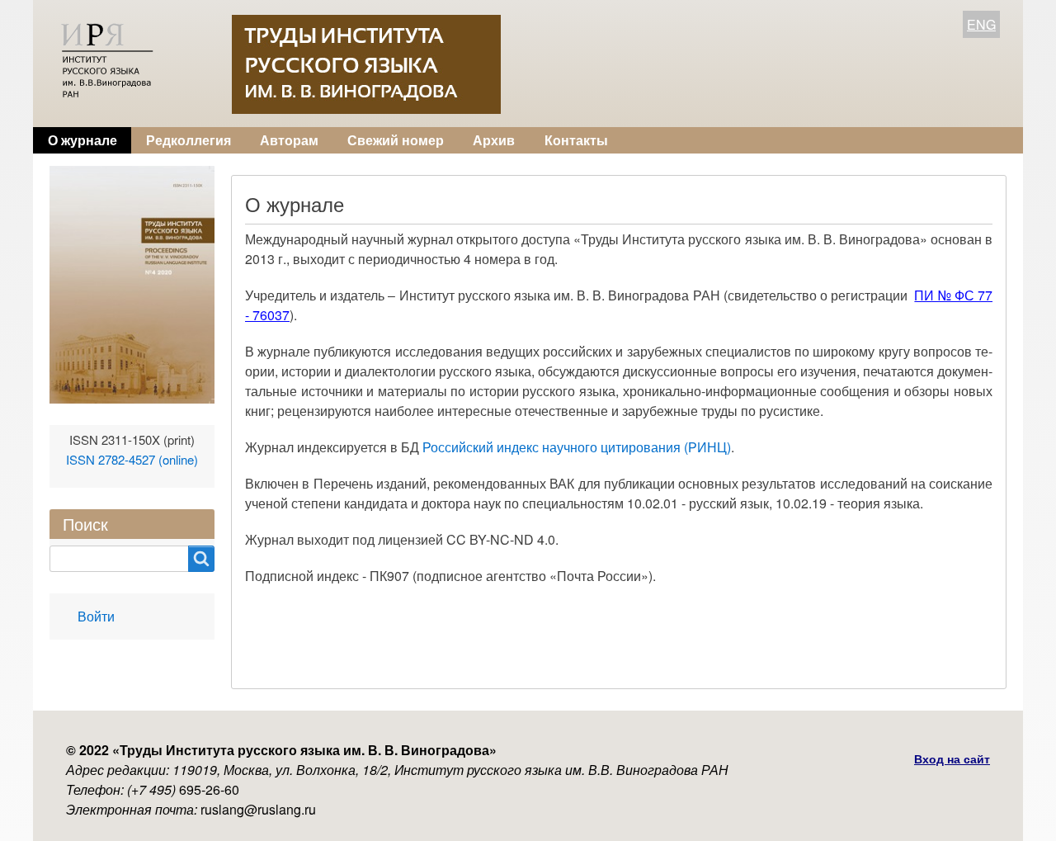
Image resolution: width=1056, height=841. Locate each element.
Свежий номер (395, 139)
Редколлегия (188, 139)
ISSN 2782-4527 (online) (132, 459)
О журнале (82, 139)
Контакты (576, 139)
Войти (96, 616)
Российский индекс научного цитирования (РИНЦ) (576, 446)
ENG (981, 24)
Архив (494, 139)
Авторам (289, 139)
